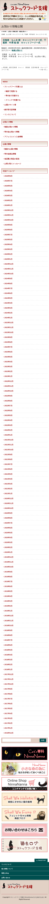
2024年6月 (8, 293)
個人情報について (7, 869)
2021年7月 (8, 464)
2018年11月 (8, 621)
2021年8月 (8, 459)
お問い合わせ (5, 878)
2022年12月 (8, 381)
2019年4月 (8, 596)
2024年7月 (8, 288)
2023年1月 (8, 376)
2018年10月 (8, 625)
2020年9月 (8, 513)
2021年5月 (8, 474)
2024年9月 (8, 278)
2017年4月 (8, 713)
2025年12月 (8, 210)
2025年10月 (8, 220)
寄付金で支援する (12, 96)
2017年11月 (8, 679)
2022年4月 (8, 420)
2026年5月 (8, 186)
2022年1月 (8, 435)
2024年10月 (8, 274)
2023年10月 (8, 332)
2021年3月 (8, 484)
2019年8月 (8, 577)
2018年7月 (8, 640)
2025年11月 (8, 215)
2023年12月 (8, 322)
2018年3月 (8, 660)
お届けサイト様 (10, 105)
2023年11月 (8, 327)
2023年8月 (8, 342)
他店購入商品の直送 (11, 159)
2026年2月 (8, 200)
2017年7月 (8, 699)
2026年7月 (8, 181)
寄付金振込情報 (10, 154)
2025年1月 (8, 259)
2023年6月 (8, 352)
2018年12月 (8, 616)
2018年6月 (8, 645)
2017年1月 (8, 728)
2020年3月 (8, 542)
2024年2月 (8, 313)
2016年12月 (8, 733)
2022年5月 (8, 415)
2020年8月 (8, 518)
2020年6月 (8, 528)
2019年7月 (8, 581)
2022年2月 (8, 430)
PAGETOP (42, 860)
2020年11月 (8, 503)
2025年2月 (8, 254)
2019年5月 (8, 591)
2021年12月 (8, 440)
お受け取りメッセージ (12, 164)
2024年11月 (8, 269)
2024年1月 (8, 318)
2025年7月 (8, 235)
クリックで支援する (13, 100)
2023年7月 (8, 347)
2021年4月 (8, 479)
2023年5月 (8, 357)
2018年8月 (8, 635)
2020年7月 (8, 523)
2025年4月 (8, 244)
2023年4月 (8, 362)
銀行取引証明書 (10, 110)
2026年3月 (8, 195)
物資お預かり (17, 50)
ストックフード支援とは (13, 87)
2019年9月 (8, 572)
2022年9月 (8, 396)
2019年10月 (8, 567)
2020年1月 (8, 552)
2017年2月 (8, 723)
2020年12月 (8, 498)
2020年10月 (8, 508)
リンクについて (10, 114)
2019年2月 (8, 606)
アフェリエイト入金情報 (13, 137)
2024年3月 (8, 308)
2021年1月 (8, 493)
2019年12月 (8, 557)
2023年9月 (8, 337)
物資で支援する (11, 91)
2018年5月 (8, 650)
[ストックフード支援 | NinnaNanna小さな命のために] (24, 8)
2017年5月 (8, 708)
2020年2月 (8, 547)
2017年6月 (8, 704)
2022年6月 (8, 410)
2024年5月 (8, 298)
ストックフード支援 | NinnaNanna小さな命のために (27, 897)
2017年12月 (8, 674)
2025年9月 (8, 225)
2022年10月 (8, 391)
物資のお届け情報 (11, 149)
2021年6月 (8, 469)
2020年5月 (8, 533)
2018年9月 (8, 630)
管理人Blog (5, 873)
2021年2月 (8, 489)
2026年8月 (8, 176)
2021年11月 (8, 445)
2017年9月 (8, 689)
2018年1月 (8, 669)
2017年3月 (8, 718)
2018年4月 (8, 655)
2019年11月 (8, 562)
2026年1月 (8, 205)
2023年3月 (8, 366)
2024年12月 (8, 264)
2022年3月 (8, 425)
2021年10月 (8, 450)
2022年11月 (8, 386)
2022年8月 (8, 401)
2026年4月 (8, 191)
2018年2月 (8, 664)
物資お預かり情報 (11, 127)
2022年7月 (8, 406)
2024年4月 (8, 303)
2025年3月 (8, 249)
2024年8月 (8, 283)
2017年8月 (8, 694)
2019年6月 (8, 586)
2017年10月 (8, 684)
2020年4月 (8, 537)
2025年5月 (8, 239)
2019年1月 (8, 611)
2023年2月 (8, 371)
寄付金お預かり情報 (11, 132)
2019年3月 (8, 601)
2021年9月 (8, 454)
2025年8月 (8, 230)
